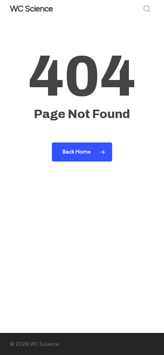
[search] (147, 9)
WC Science (31, 9)
